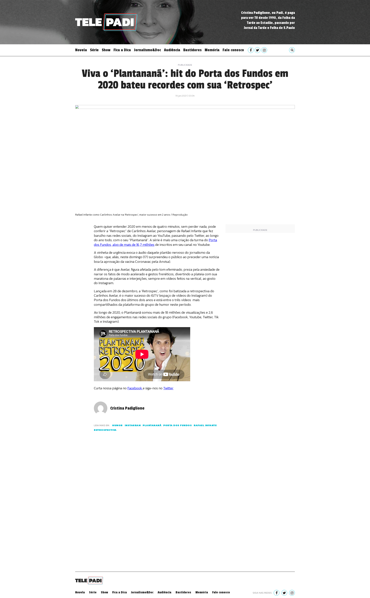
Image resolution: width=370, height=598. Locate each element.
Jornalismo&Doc (147, 50)
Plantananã (152, 425)
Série (94, 50)
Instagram (133, 425)
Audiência (172, 50)
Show (106, 50)
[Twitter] (257, 50)
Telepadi (106, 22)
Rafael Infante (205, 425)
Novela (81, 50)
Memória (212, 50)
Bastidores (192, 50)
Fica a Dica (122, 50)
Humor (117, 425)
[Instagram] (264, 50)
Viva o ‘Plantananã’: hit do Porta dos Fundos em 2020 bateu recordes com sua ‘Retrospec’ (185, 79)
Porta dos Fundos (177, 425)
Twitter (168, 388)
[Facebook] (251, 50)
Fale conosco (233, 50)
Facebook (135, 388)
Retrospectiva (105, 430)
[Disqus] (156, 506)
